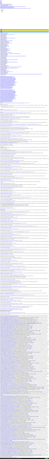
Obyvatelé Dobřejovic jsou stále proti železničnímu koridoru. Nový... (7, 80)
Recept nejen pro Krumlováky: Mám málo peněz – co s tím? (6, 71)
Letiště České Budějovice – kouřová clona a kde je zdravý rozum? (7, 34)
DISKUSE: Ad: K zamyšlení (3, 35)
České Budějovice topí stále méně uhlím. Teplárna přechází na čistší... (7, 76)
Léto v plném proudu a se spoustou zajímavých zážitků (6, 52)
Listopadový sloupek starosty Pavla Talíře (4, 46)
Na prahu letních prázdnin (3, 57)
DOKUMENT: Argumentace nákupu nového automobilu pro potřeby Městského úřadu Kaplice (10, 53)
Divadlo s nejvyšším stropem (3, 69)
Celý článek (1, 109)
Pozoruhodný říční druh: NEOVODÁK (4, 70)
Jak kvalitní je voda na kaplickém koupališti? (5, 41)
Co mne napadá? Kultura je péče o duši (4, 65)
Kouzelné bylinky (24, 307)
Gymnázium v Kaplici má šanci (3, 63)
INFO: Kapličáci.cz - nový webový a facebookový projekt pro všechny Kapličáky (9, 59)
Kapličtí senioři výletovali (3, 47)
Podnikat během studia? (2, 64)
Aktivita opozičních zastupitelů (3, 58)
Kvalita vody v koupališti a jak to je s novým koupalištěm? (6, 40)
